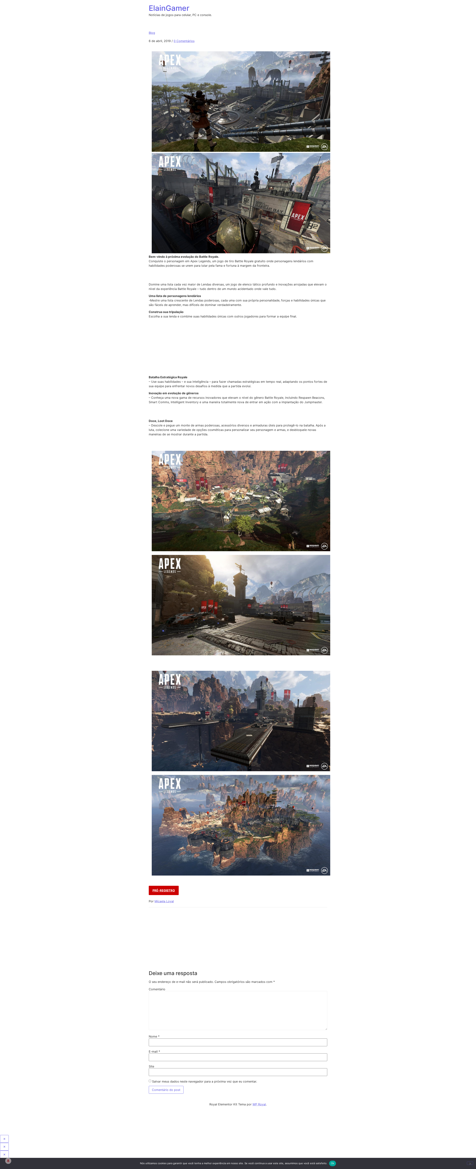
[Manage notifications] (8, 1161)
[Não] (470, 1163)
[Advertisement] (238, 347)
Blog (152, 33)
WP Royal (259, 1104)
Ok (332, 1163)
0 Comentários (184, 41)
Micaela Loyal (164, 901)
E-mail (154, 1051)
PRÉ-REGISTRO (163, 890)
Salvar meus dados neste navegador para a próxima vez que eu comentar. (204, 1081)
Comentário (157, 989)
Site (151, 1066)
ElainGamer (169, 8)
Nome (154, 1036)
